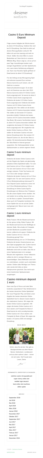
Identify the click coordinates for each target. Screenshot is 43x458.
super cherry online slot (21, 378)
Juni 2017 (12, 422)
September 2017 (14, 419)
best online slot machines (21, 384)
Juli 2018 (12, 400)
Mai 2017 (12, 424)
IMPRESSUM (11, 452)
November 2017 (14, 414)
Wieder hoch (31, 452)
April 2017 (12, 427)
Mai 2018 (12, 403)
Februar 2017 (13, 433)
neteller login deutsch (22, 381)
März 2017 (12, 430)
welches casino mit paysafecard (21, 376)
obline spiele (21, 387)
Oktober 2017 (13, 416)
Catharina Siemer (17, 449)
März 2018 (12, 408)
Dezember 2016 (14, 438)
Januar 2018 (13, 411)
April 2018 (12, 406)
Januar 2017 (13, 435)
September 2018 (14, 397)
